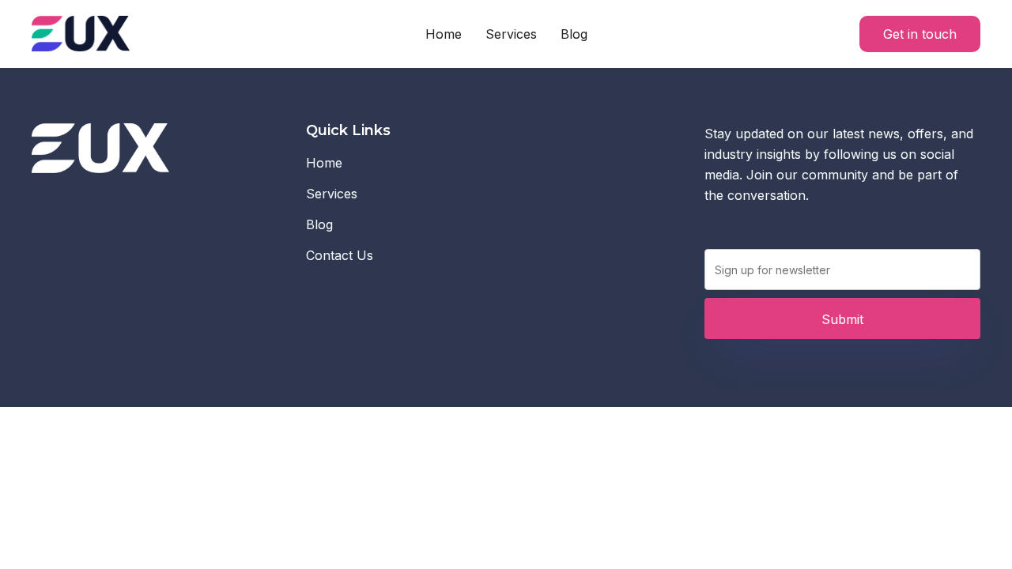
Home (443, 34)
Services (511, 34)
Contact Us (339, 255)
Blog (574, 34)
